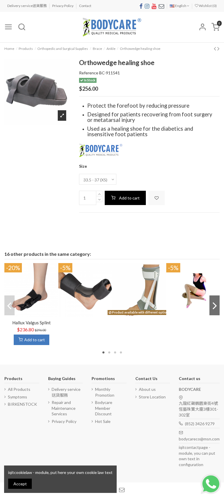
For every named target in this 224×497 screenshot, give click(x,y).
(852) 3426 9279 (200, 423)
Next (214, 305)
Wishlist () (207, 6)
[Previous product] (215, 48)
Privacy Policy (63, 6)
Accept (20, 483)
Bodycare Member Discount (103, 408)
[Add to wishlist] (156, 198)
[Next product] (218, 48)
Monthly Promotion (104, 392)
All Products (19, 389)
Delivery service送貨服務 (27, 6)
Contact (85, 6)
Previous (9, 305)
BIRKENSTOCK (22, 404)
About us (147, 389)
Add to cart (129, 197)
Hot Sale (103, 421)
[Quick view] (36, 315)
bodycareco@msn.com (199, 438)
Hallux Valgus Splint (31, 322)
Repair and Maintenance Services (64, 408)
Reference (88, 72)
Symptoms (17, 396)
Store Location (152, 396)
